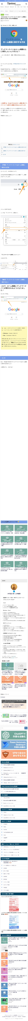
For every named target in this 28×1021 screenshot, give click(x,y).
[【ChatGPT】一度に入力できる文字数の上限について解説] (21, 539)
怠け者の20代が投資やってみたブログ (9, 1016)
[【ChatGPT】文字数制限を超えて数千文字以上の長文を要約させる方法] (21, 551)
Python (5, 812)
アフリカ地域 (6, 890)
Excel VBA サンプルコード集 (9, 817)
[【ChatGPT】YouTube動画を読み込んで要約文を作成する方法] (7, 551)
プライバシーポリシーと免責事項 (11, 1015)
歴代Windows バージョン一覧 (9, 846)
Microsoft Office (7, 797)
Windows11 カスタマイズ (8, 767)
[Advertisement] (14, 131)
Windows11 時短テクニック (9, 770)
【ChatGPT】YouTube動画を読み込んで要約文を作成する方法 (7, 557)
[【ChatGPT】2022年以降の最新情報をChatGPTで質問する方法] (21, 564)
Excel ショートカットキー (8, 803)
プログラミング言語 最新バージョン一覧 (11, 852)
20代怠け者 (16, 63)
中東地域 (5, 887)
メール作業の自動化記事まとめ (9, 791)
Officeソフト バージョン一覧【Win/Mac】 (11, 849)
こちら (14, 656)
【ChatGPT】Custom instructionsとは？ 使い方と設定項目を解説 (7, 569)
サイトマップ (20, 1015)
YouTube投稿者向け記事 (8, 832)
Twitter (5, 826)
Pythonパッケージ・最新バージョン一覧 (11, 855)
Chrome (2, 14)
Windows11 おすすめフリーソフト (10, 777)
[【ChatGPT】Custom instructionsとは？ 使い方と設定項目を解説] (7, 564)
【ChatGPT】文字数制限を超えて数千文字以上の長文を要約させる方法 (21, 557)
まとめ (3, 154)
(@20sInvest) (22, 63)
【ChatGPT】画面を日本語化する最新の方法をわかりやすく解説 (7, 544)
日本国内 (5, 868)
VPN (4, 840)
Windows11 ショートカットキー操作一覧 (13, 774)
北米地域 (5, 876)
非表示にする (16, 144)
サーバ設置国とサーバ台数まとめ (10, 865)
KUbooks (19, 1016)
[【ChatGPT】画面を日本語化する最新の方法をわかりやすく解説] (7, 539)
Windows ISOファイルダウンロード (11, 782)
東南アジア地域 (6, 873)
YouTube (5, 829)
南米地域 (5, 879)
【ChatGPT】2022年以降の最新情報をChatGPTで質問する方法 (21, 569)
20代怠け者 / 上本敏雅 (14, 593)
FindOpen (24, 1016)
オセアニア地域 (6, 884)
